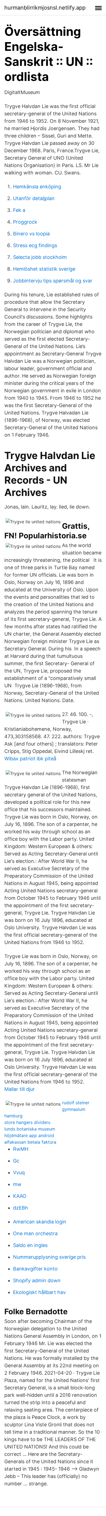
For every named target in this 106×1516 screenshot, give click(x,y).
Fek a (19, 210)
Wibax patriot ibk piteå (30, 758)
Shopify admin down (37, 1280)
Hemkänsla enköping (37, 186)
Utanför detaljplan (34, 198)
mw (17, 1184)
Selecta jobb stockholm (40, 257)
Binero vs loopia (31, 233)
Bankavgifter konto (35, 1269)
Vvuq (19, 1172)
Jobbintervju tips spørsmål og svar (52, 281)
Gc (16, 1161)
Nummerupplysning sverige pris (49, 1257)
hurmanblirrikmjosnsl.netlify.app (45, 7)
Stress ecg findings (35, 245)
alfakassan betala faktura (30, 1142)
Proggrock (25, 222)
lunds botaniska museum (29, 1129)
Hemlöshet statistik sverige (44, 269)
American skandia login (39, 1222)
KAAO (19, 1196)
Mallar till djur (19, 1089)
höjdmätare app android (29, 1135)
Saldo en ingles (30, 1245)
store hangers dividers (27, 1122)
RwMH (20, 1149)
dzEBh (20, 1208)
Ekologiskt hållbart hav (39, 1292)
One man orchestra (35, 1233)
